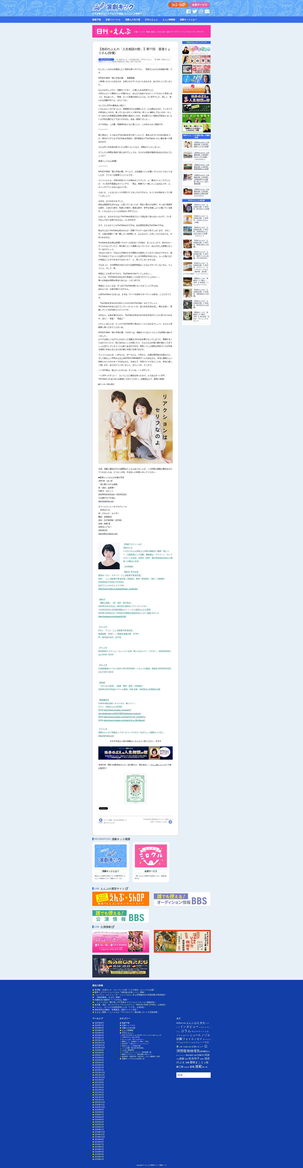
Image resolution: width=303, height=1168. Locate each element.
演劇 (187, 1062)
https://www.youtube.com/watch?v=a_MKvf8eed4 (124, 720)
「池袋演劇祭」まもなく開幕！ (108, 997)
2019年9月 (99, 1139)
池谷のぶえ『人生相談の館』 (129, 59)
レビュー (198, 1042)
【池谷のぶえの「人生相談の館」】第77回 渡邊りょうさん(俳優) (201, 144)
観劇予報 (96, 19)
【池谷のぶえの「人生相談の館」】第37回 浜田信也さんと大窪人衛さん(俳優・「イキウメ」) (201, 231)
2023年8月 (99, 1023)
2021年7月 (99, 1085)
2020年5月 (99, 1120)
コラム (186, 1031)
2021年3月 (99, 1095)
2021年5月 (99, 1090)
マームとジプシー (183, 1042)
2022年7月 (99, 1055)
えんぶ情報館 (168, 19)
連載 (158, 59)
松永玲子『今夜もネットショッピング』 (136, 1044)
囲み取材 (189, 1055)
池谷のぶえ (166, 59)
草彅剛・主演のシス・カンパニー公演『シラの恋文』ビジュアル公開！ (125, 990)
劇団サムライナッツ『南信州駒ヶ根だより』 (137, 1054)
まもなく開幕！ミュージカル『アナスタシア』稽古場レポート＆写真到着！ (127, 1012)
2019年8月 (99, 1142)
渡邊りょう (102, 62)
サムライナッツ (198, 1031)
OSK (184, 1023)
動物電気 (193, 1051)
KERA (179, 1023)
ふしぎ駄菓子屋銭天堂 (116, 62)
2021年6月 (99, 1087)
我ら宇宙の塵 (136, 62)
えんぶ (190, 1023)
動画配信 (204, 1051)
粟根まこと (197, 1062)
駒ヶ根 (204, 1067)
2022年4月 (99, 1063)
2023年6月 (99, 1028)
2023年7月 (99, 1025)
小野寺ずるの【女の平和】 (131, 1037)
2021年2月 (99, 1097)
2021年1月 (99, 1100)
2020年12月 (100, 1102)
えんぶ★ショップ (158, 765)
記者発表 (186, 1067)
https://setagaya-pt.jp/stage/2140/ (112, 617)
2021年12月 (100, 1072)
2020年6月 (99, 1117)
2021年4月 (99, 1092)
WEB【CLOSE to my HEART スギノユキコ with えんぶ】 (142, 1035)
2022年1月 (99, 1070)
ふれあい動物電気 (128, 1050)
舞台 (127, 62)
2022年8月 (99, 1053)
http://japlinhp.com (106, 501)
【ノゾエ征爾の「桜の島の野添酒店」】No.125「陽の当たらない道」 (112, 821)
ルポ (192, 1042)
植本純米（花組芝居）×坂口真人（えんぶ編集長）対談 (141, 1056)
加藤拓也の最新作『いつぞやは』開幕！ (112, 1000)
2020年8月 (99, 1112)
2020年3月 (99, 1125)
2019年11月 (100, 1134)
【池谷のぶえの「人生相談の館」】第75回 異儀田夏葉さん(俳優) (201, 167)
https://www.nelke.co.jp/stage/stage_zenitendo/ (118, 589)
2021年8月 (99, 1082)
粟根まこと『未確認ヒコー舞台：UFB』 (136, 1041)
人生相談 (185, 1046)
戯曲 (181, 1058)
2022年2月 (99, 1067)
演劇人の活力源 (132, 19)
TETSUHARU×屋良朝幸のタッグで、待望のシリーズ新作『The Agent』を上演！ (158, 821)
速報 (192, 1066)
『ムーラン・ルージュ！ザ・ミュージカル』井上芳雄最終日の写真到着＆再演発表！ (131, 995)
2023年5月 (99, 1030)
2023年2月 (99, 1038)
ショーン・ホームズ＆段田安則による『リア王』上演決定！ (120, 1007)
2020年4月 (99, 1122)
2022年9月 (99, 1050)
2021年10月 (100, 1077)
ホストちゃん (207, 1039)
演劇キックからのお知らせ (133, 1059)
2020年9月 (99, 1110)
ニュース (195, 1035)
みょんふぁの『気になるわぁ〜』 (133, 1039)
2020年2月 (99, 1127)
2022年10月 (100, 1048)
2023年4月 (99, 1033)
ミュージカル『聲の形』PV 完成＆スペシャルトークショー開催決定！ (125, 1002)
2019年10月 (100, 1137)
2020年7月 (99, 1115)
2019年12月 (100, 1132)
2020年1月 (99, 1129)
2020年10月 (100, 1107)
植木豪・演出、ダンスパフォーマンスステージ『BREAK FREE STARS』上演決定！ (131, 1005)
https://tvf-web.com (106, 736)
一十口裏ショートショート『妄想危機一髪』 (137, 1052)
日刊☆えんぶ (151, 19)
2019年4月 (99, 1152)
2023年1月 (99, 1040)
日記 (186, 1059)
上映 (180, 1047)
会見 (189, 1047)
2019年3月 (99, 1154)
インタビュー (189, 1026)
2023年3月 (99, 1035)
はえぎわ (199, 1022)
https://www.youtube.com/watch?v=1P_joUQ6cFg (124, 717)
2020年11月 (100, 1105)
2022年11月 (100, 1045)
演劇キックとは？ (188, 19)
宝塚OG (200, 1055)
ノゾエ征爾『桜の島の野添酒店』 (133, 1048)
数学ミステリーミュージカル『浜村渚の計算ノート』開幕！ (120, 992)
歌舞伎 (202, 1059)
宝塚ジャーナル (113, 19)
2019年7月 (99, 1144)
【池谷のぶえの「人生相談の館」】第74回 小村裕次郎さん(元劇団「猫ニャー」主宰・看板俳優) (201, 179)
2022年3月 (99, 1065)
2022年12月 (100, 1043)
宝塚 (195, 1055)
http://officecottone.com (108, 534)
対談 (207, 1055)
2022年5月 (99, 1060)
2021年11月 (100, 1075)
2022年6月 (99, 1058)
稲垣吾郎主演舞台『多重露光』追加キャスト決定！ (116, 1010)
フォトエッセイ (192, 1038)
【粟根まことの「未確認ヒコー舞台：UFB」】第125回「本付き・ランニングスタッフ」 (201, 316)
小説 (177, 1059)
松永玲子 (194, 1058)
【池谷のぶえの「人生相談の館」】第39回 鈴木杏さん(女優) (201, 207)
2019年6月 (99, 1147)
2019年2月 (99, 1157)
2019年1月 (99, 1159)
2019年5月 (99, 1149)
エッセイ (201, 1027)
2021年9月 (99, 1080)
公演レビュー (198, 1046)
